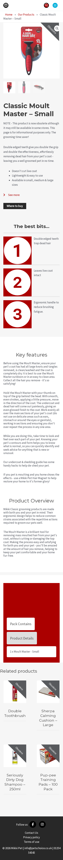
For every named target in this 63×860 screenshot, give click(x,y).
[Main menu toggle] (55, 5)
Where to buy (15, 206)
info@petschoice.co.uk (38, 848)
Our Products (26, 14)
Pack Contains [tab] (20, 624)
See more (14, 195)
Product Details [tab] (22, 638)
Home (8, 14)
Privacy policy (31, 837)
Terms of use (31, 842)
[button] (46, 5)
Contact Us (31, 833)
